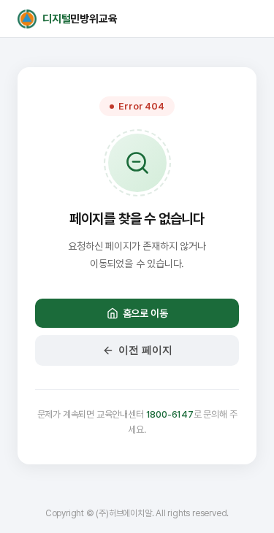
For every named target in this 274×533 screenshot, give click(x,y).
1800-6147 (170, 414)
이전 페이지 (145, 350)
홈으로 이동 (145, 313)
